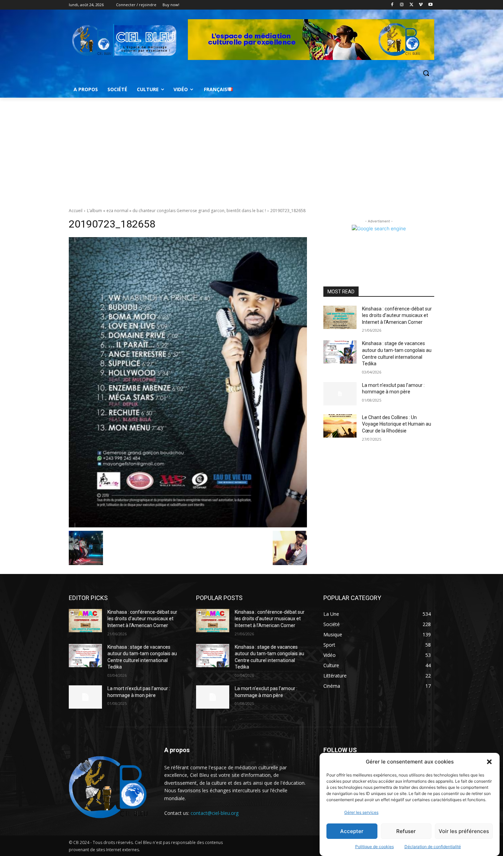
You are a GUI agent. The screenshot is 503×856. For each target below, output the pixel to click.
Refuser (406, 831)
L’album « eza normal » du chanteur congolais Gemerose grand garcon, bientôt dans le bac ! (176, 210)
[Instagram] (402, 5)
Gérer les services (361, 812)
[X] (411, 5)
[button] (489, 761)
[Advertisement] (251, 149)
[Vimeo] (421, 5)
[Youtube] (430, 5)
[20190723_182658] (188, 382)
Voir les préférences (464, 831)
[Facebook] (392, 5)
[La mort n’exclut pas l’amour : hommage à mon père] (340, 393)
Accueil (75, 210)
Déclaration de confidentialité (432, 846)
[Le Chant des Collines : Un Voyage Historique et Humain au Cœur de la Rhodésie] (340, 426)
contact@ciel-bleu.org (214, 813)
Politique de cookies (374, 846)
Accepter (351, 831)
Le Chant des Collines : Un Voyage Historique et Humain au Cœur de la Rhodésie (396, 424)
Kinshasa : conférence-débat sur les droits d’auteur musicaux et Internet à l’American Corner (397, 315)
